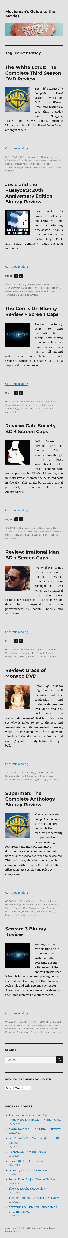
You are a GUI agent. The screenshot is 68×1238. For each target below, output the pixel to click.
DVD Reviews (27, 157)
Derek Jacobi (12, 776)
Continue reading (16, 148)
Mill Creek (44, 287)
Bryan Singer (12, 904)
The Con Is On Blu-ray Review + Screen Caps (32, 311)
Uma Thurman (38, 408)
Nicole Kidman (13, 779)
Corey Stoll (19, 531)
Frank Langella (28, 776)
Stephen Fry (11, 408)
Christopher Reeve (30, 904)
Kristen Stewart (53, 531)
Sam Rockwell (32, 167)
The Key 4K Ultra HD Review (27, 1188)
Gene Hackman (49, 904)
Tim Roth (24, 408)
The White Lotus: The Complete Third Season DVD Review (33, 73)
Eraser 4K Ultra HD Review (26, 1161)
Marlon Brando (13, 911)
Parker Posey (35, 163)
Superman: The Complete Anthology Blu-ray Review (30, 798)
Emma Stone (12, 653)
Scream (21, 1032)
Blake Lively (45, 528)
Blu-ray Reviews (26, 284)
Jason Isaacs (41, 160)
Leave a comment (28, 294)
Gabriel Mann (30, 287)
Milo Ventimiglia (46, 776)
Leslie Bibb (55, 160)
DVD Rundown (44, 157)
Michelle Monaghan (16, 163)
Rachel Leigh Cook (30, 291)
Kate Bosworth (31, 908)
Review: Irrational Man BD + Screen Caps (32, 555)
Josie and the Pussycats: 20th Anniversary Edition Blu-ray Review (28, 193)
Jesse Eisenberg (35, 531)
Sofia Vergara (47, 405)
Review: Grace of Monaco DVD (25, 673)
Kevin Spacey (47, 908)
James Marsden (13, 908)
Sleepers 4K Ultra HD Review (27, 1151)
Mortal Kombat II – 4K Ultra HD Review (34, 1129)
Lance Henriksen (43, 1025)
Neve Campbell (25, 1028)
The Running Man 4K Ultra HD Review (34, 1197)
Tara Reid (10, 294)
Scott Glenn (47, 167)
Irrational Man (27, 653)
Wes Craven (32, 1032)
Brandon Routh (47, 901)
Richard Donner (45, 911)
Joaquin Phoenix (45, 653)
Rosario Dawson (49, 291)
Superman (11, 915)
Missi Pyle (55, 287)
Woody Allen (40, 534)
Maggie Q (18, 405)
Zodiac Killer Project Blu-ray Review (32, 1179)
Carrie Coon (27, 160)
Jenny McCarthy (24, 1025)
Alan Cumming (13, 287)
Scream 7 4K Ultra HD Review (28, 1170)
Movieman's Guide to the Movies (22, 1228)
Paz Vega (42, 779)
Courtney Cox (46, 1021)
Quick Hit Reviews (46, 284)
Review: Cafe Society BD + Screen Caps (30, 428)
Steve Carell (26, 534)
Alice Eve (44, 401)
